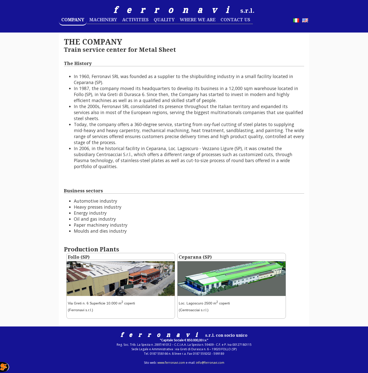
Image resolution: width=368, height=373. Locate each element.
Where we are (198, 19)
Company (72, 19)
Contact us (235, 19)
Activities (135, 19)
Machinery (103, 19)
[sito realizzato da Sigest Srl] (31, 367)
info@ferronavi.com (210, 362)
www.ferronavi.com (171, 362)
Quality (164, 19)
